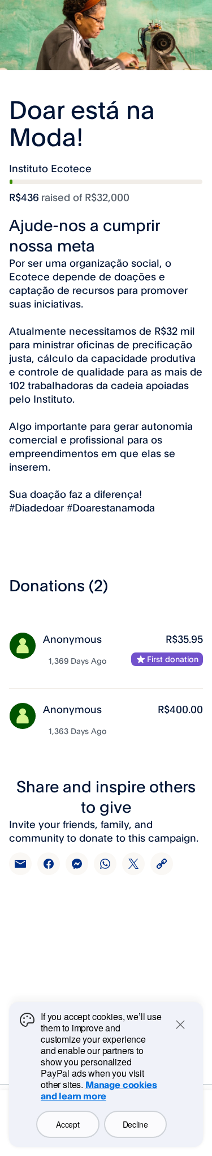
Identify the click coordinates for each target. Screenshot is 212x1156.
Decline (135, 1124)
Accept (67, 1124)
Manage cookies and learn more (99, 1090)
